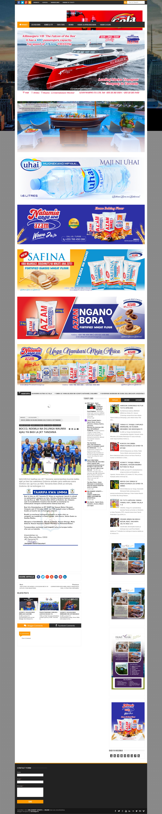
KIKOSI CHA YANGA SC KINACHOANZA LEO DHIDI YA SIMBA (131, 483)
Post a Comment (26, 638)
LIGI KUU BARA (35, 24)
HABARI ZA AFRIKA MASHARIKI (86, 24)
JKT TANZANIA (47, 425)
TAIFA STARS (61, 24)
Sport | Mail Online (92, 460)
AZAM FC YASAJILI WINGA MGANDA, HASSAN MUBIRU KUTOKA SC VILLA (131, 464)
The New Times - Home (94, 482)
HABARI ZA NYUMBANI (37, 425)
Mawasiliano (55, 2)
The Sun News (91, 443)
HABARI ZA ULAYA (105, 24)
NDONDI (71, 24)
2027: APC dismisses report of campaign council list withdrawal (95, 446)
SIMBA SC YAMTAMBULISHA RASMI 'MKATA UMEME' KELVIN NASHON (124, 393)
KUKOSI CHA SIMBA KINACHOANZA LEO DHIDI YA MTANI (131, 445)
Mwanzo (36, 2)
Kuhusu (45, 2)
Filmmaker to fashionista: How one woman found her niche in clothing (95, 485)
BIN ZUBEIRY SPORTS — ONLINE (38, 810)
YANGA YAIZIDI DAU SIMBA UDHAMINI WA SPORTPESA (94, 496)
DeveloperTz (35, 811)
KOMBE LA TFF (48, 24)
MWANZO (24, 24)
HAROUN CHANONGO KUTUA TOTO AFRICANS (131, 406)
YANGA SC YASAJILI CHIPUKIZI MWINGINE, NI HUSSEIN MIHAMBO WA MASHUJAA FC (131, 426)
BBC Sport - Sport (92, 403)
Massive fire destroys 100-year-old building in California (95, 429)
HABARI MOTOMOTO (25, 425)
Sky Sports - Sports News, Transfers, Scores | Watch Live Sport (95, 503)
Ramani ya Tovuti (68, 2)
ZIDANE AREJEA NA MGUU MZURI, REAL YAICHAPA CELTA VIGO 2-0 (130, 521)
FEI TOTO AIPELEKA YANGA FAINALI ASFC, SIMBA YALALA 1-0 (131, 502)
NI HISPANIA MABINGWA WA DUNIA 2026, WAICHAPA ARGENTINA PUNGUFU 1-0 (72, 393)
